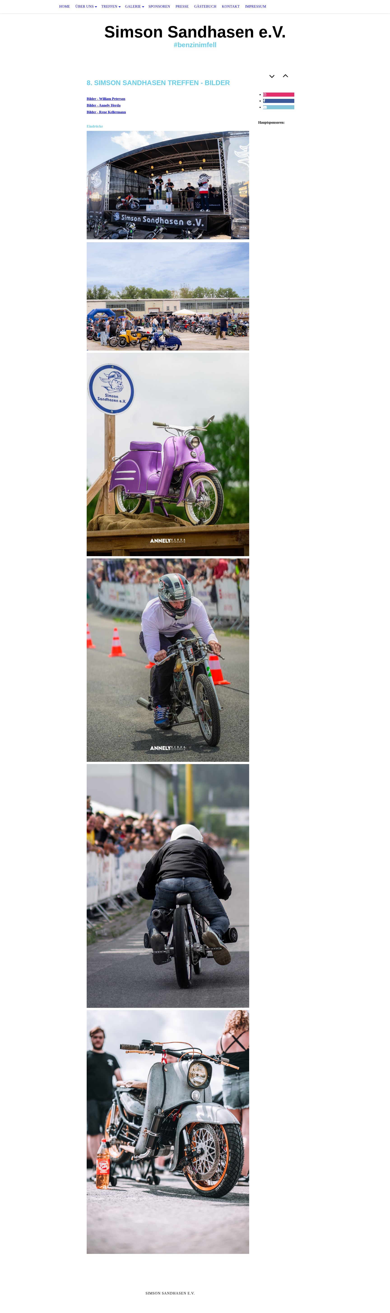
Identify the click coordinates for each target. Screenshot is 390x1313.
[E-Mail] (265, 107)
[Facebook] (264, 101)
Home (64, 6)
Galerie (133, 6)
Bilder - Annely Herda (104, 105)
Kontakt (231, 6)
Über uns (84, 6)
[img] (22, 6)
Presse (182, 6)
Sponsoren (159, 6)
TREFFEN (109, 6)
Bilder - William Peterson (106, 99)
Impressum (255, 6)
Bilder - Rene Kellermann (106, 112)
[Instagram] (264, 94)
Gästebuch (205, 6)
